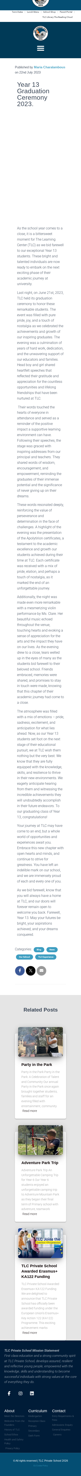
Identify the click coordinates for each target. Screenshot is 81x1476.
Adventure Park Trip (39, 1163)
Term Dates (17, 12)
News (52, 949)
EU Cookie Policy (40, 1466)
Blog (39, 949)
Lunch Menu (33, 12)
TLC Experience (45, 957)
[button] (40, 48)
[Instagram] (20, 1393)
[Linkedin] (32, 1393)
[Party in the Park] (40, 1041)
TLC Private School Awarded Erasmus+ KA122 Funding (39, 1271)
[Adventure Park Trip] (40, 1140)
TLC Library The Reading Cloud (57, 17)
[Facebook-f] (9, 1393)
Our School (24, 957)
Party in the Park (36, 1064)
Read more (29, 1111)
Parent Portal (66, 12)
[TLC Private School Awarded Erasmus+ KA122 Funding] (40, 1243)
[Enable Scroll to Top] (72, 1467)
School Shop (49, 12)
